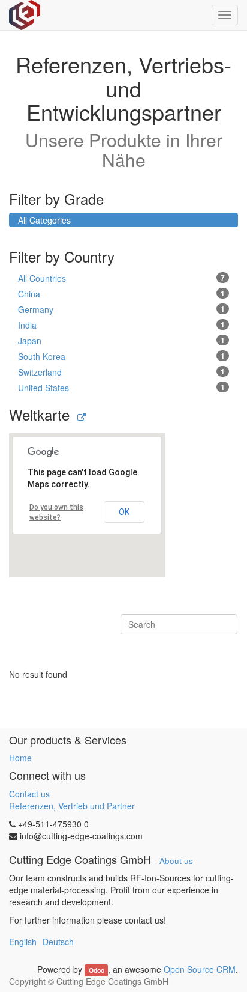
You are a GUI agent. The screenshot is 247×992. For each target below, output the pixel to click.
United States (121, 388)
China (121, 294)
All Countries (121, 278)
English (23, 942)
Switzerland (121, 372)
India (121, 325)
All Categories (44, 220)
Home (20, 758)
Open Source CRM (200, 969)
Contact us (29, 794)
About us (176, 860)
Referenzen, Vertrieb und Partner (72, 806)
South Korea (121, 356)
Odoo (96, 970)
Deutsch (58, 942)
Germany (121, 309)
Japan (121, 341)
